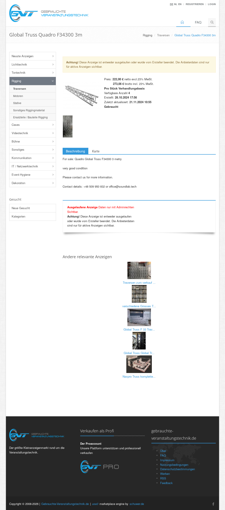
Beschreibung (75, 151)
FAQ (198, 22)
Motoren (18, 96)
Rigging (16, 81)
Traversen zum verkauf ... (139, 282)
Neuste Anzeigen (22, 56)
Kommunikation (21, 158)
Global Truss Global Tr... (139, 353)
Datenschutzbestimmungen (177, 469)
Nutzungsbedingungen (174, 464)
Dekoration (18, 183)
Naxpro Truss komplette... (139, 376)
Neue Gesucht (21, 208)
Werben (165, 474)
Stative (17, 103)
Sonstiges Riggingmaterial (29, 110)
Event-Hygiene (21, 174)
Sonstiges (18, 149)
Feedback (166, 483)
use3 (95, 504)
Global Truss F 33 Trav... (139, 329)
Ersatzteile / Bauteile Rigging (30, 117)
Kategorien (18, 216)
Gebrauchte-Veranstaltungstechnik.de (65, 504)
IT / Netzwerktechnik (25, 166)
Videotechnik (20, 133)
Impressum (167, 460)
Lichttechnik (19, 64)
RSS (163, 478)
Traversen (163, 35)
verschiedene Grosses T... (139, 306)
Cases (16, 124)
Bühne (16, 141)
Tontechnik (18, 72)
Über (163, 451)
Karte (96, 151)
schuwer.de (137, 504)
